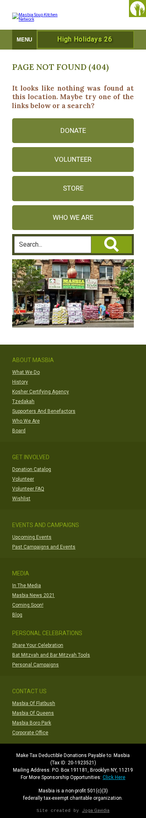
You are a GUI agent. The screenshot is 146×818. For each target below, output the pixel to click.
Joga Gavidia (96, 810)
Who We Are (73, 217)
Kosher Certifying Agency (40, 392)
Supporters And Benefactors (43, 411)
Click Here (114, 777)
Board (19, 431)
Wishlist (21, 498)
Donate (73, 130)
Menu (24, 40)
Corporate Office (30, 733)
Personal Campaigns (35, 665)
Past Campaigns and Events (43, 547)
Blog (17, 615)
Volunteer (73, 159)
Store (73, 188)
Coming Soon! (27, 605)
